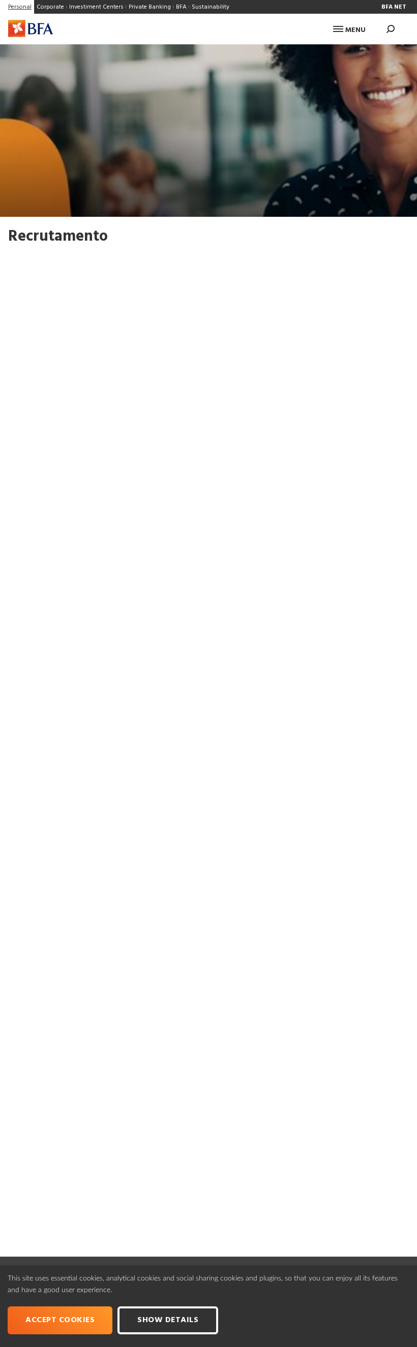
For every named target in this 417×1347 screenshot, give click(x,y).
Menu (354, 30)
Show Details (167, 1320)
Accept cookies (60, 1320)
